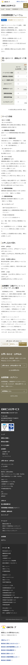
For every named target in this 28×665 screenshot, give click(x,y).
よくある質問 (4, 466)
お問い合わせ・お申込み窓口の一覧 (11, 365)
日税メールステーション (8, 577)
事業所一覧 (5, 454)
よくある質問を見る (14, 370)
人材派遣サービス (6, 558)
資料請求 (3, 496)
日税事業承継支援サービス (8, 587)
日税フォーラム (6, 568)
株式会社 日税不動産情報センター (10, 646)
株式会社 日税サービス (7, 653)
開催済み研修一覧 (6, 523)
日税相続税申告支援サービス (9, 602)
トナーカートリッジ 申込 (7, 486)
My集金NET (5, 555)
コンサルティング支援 (7, 585)
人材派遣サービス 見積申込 (7, 484)
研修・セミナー (6, 566)
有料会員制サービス (7, 608)
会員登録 (3, 536)
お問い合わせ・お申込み (7, 460)
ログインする (14, 395)
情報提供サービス (6, 574)
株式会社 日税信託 (6, 660)
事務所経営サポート (7, 551)
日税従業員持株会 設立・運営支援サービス (12, 597)
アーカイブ (4, 521)
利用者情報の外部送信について (9, 507)
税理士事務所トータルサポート (9, 563)
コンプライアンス (6, 456)
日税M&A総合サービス (7, 590)
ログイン (3, 540)
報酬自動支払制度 (6, 553)
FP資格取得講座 (6, 571)
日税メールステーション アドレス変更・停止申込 (12, 474)
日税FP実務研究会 (6, 582)
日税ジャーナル (6, 579)
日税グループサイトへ (21, 1)
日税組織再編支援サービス (8, 595)
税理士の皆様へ (5, 438)
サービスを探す (5, 445)
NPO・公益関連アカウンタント (9, 612)
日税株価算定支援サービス (8, 592)
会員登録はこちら (6, 391)
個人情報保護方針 (6, 504)
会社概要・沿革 (6, 451)
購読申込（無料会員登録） (7, 471)
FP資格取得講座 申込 (6, 488)
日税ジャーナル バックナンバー (9, 530)
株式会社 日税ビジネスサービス (9, 643)
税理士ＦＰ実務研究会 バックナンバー (11, 526)
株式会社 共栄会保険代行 (7, 650)
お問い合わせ (4, 493)
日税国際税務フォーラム (8, 610)
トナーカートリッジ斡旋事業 (9, 560)
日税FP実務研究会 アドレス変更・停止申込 (11, 476)
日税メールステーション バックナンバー (11, 528)
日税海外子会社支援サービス (9, 600)
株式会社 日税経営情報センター (9, 657)
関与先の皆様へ (5, 441)
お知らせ (3, 500)
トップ (3, 434)
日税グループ (4, 640)
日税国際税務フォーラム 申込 (8, 481)
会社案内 (3, 449)
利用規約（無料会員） (7, 511)
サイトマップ (4, 515)
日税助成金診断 (6, 604)
